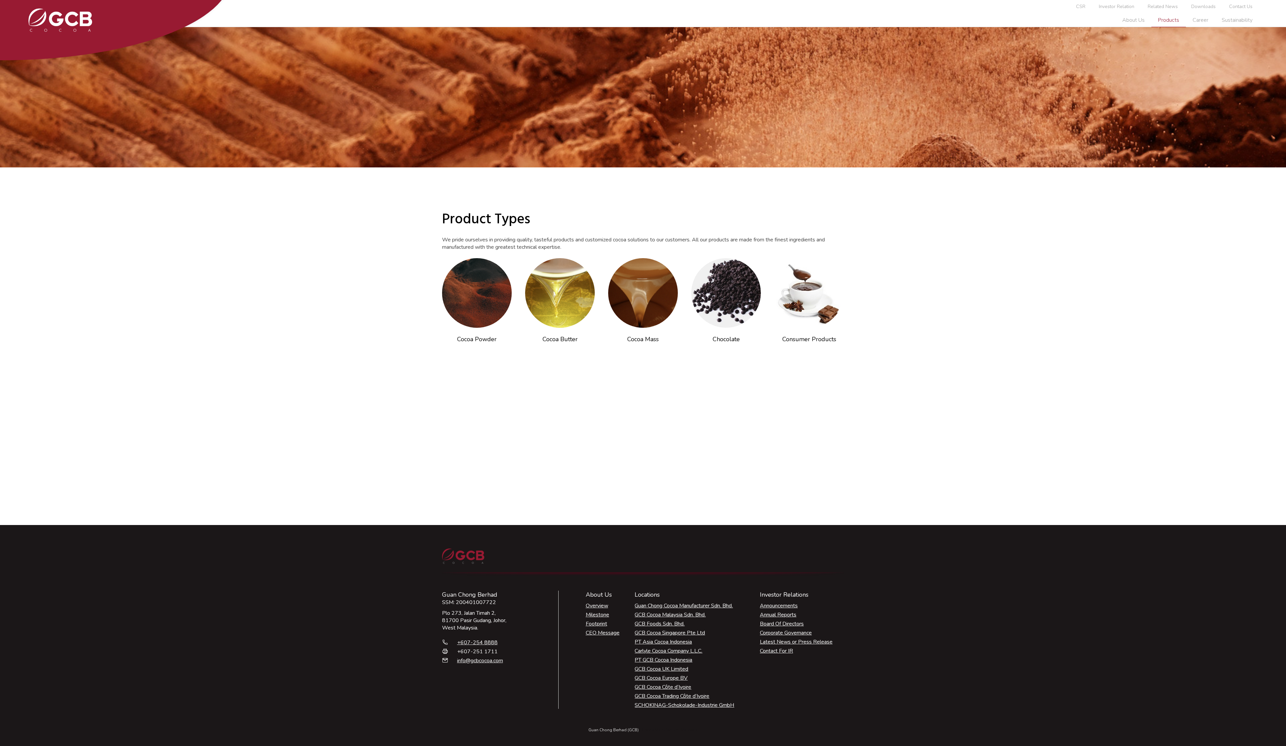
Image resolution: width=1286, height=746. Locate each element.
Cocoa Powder (477, 339)
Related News (1163, 6)
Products (1168, 20)
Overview (597, 605)
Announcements (779, 605)
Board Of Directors (782, 623)
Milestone (597, 614)
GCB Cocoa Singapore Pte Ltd (670, 633)
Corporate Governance (786, 633)
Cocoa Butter (560, 339)
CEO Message (603, 633)
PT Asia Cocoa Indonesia (663, 642)
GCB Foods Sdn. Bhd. (660, 623)
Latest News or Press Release (796, 642)
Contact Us (1241, 6)
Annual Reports (778, 614)
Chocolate (726, 339)
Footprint (596, 623)
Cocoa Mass (643, 339)
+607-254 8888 (477, 642)
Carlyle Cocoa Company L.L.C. (668, 651)
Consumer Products (809, 339)
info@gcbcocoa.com (480, 660)
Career (1200, 20)
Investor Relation (1116, 6)
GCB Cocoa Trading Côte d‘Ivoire (672, 696)
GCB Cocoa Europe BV (661, 678)
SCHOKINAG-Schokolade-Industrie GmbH (684, 705)
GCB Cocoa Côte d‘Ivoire (663, 687)
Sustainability (1237, 20)
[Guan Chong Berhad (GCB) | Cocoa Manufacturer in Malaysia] (60, 20)
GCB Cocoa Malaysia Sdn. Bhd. (670, 614)
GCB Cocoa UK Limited (661, 669)
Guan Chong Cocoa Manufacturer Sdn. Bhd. (684, 605)
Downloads (1203, 6)
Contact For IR (776, 651)
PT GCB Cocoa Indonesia (663, 660)
